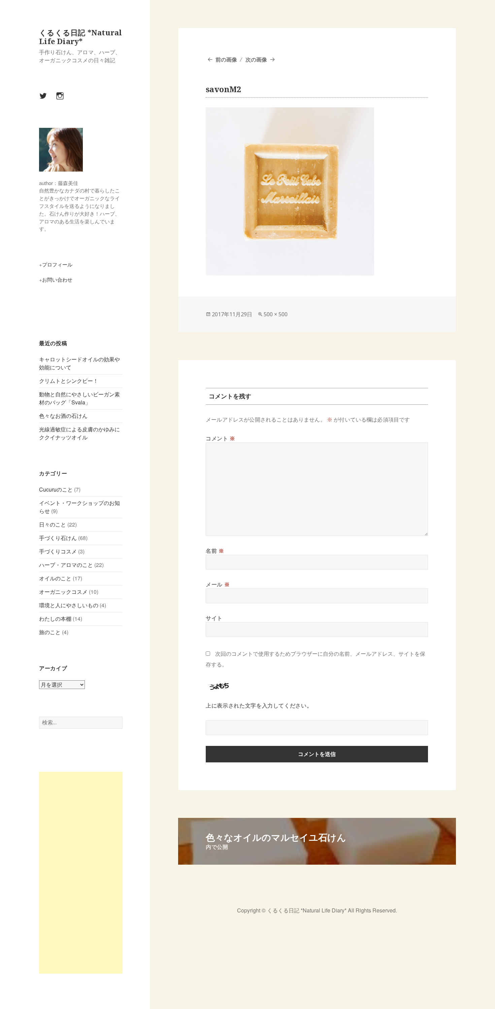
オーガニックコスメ (63, 592)
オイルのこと (55, 578)
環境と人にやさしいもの (68, 605)
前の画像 (226, 59)
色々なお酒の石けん (63, 416)
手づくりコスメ (58, 551)
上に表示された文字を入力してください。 (259, 705)
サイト (214, 618)
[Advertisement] (81, 873)
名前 (215, 550)
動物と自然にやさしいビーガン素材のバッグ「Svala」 (79, 398)
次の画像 (256, 59)
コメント (220, 438)
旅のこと (50, 632)
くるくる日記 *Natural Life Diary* (80, 36)
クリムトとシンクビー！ (68, 381)
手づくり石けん (58, 538)
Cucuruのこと (56, 489)
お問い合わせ (57, 279)
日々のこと (52, 524)
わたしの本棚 (55, 618)
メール (218, 584)
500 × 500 (276, 314)
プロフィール (57, 264)
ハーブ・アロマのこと (66, 565)
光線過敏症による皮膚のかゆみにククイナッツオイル (79, 433)
